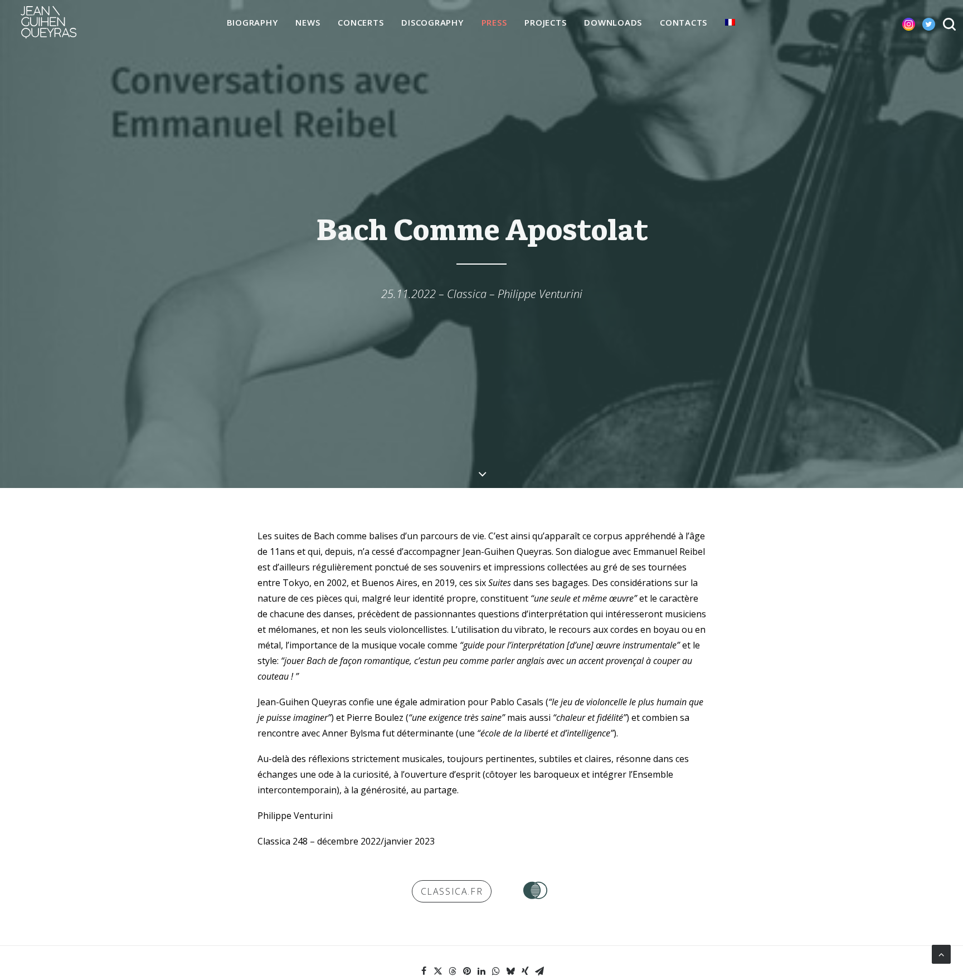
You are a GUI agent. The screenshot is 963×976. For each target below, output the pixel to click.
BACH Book (535, 890)
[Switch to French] (730, 22)
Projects (545, 22)
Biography (252, 22)
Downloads (613, 22)
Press (494, 22)
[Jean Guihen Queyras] (48, 22)
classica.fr (452, 891)
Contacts (683, 22)
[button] (899, 22)
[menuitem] (252, 23)
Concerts (360, 22)
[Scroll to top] (941, 953)
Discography (432, 22)
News (307, 22)
